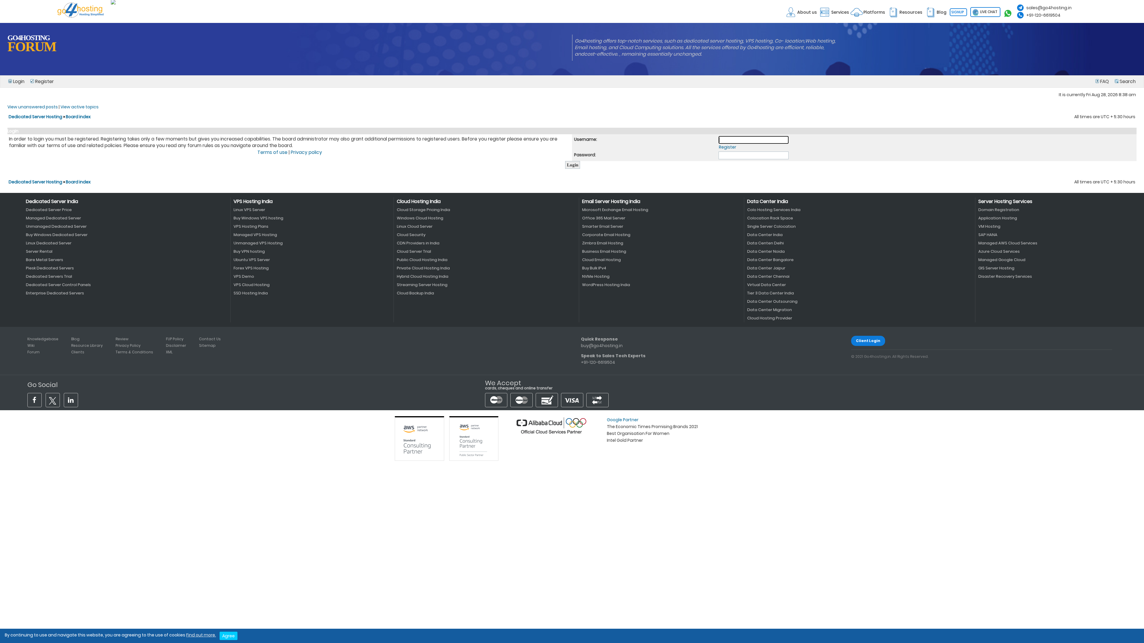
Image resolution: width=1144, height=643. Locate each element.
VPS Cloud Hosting (252, 285)
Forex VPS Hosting (251, 268)
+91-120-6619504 (1043, 15)
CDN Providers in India (418, 243)
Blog (75, 338)
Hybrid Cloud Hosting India (422, 276)
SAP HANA (987, 235)
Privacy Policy (128, 345)
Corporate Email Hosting (606, 235)
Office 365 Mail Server (603, 218)
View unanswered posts (32, 107)
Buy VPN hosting (249, 251)
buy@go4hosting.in (602, 346)
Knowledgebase (42, 338)
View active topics (79, 107)
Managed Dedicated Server (53, 218)
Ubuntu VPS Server (252, 260)
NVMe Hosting (596, 276)
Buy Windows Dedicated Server (57, 235)
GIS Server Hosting (996, 268)
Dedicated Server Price (49, 210)
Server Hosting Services (1005, 201)
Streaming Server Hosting (422, 285)
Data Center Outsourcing (772, 301)
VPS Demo (244, 276)
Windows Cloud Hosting (420, 218)
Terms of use (272, 152)
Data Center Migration (769, 310)
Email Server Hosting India (611, 201)
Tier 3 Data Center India (770, 293)
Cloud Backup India (415, 293)
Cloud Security (411, 235)
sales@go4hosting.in (1049, 8)
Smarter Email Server (602, 226)
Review (122, 338)
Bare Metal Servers (44, 260)
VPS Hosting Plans (251, 226)
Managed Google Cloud (1001, 260)
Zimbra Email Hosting (602, 243)
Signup (957, 12)
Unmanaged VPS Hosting (258, 243)
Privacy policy (306, 152)
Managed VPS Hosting (255, 235)
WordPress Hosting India (606, 285)
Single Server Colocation (771, 226)
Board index (78, 117)
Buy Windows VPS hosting (258, 218)
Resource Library (87, 345)
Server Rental (39, 251)
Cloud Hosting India (419, 201)
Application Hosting (997, 218)
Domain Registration (998, 210)
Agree (228, 636)
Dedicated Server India (52, 201)
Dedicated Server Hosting (36, 117)
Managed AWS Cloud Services (1007, 243)
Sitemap (207, 345)
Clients (77, 352)
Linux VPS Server (249, 210)
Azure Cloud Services (999, 251)
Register (44, 81)
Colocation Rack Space (770, 218)
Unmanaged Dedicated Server (56, 226)
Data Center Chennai (768, 276)
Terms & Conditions (134, 352)
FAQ (1104, 81)
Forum (33, 352)
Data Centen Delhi (765, 243)
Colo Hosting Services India (774, 210)
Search (1127, 81)
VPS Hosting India (253, 201)
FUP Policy (175, 338)
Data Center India (767, 201)
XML (169, 352)
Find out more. (201, 635)
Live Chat (988, 11)
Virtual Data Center (766, 285)
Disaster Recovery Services (1005, 276)
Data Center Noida (766, 251)
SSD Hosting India (251, 293)
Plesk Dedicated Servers (50, 268)
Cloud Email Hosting (601, 260)
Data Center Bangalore (770, 260)
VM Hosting (989, 226)
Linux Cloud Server (415, 226)
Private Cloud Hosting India (423, 268)
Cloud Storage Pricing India (423, 210)
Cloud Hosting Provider (769, 318)
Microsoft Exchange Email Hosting (615, 210)
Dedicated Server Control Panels (58, 285)
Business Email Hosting (604, 251)
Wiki (31, 345)
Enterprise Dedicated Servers (55, 293)
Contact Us (210, 338)
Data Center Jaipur (766, 268)
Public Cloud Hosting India (422, 260)
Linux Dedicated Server (49, 243)
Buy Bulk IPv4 (594, 268)
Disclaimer (176, 345)
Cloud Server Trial (414, 251)
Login (19, 81)
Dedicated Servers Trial (49, 276)
